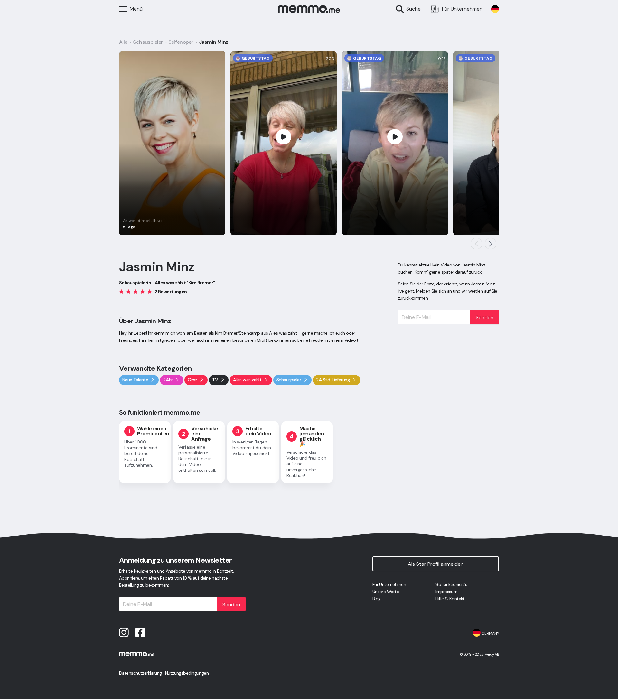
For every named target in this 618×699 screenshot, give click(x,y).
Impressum (446, 591)
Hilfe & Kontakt (450, 598)
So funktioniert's (451, 584)
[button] (476, 243)
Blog (376, 598)
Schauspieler (148, 42)
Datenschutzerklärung (140, 673)
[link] (495, 9)
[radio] (121, 291)
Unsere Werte (385, 591)
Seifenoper (180, 42)
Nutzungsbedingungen (187, 673)
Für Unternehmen (389, 584)
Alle (123, 42)
